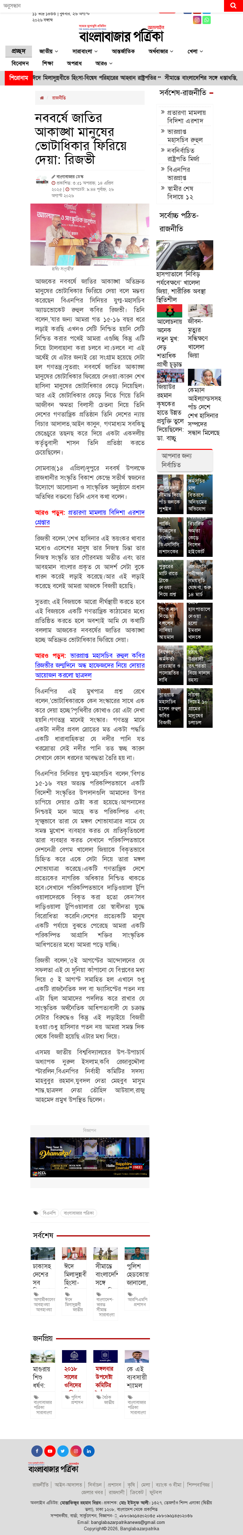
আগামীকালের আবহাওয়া (45, 1302)
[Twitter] (62, 1451)
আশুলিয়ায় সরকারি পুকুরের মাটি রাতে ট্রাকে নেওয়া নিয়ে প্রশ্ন (169, 573)
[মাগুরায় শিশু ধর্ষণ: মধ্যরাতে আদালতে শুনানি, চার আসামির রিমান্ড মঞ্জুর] (43, 1356)
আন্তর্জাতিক (123, 51)
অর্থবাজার (159, 51)
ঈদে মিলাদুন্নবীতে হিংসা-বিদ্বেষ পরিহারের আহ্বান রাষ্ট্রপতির (71, 78)
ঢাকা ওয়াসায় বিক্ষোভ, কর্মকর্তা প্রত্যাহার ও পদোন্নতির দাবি (169, 659)
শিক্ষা (47, 63)
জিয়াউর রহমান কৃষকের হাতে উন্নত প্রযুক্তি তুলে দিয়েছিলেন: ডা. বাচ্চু (170, 412)
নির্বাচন (95, 1485)
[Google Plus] (206, 19)
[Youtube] (49, 1451)
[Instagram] (197, 19)
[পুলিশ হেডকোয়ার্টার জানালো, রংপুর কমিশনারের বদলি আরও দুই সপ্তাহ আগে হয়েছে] (137, 1253)
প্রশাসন (140, 1304)
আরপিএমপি (137, 1299)
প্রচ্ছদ (19, 51)
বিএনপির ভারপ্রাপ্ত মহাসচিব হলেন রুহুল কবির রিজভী (170, 705)
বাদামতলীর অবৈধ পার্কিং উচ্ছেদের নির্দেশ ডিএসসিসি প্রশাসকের (170, 530)
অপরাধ (74, 63)
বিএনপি (49, 1213)
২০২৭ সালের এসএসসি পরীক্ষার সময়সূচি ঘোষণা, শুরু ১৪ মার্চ (199, 573)
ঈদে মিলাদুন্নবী (73, 1302)
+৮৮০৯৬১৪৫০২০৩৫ (137, 1516)
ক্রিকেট (137, 1492)
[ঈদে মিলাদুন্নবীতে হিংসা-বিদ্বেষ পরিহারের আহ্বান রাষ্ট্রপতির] (74, 1253)
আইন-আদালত (68, 1485)
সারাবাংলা (83, 51)
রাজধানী (116, 1492)
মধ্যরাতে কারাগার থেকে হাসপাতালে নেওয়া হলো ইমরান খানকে (199, 612)
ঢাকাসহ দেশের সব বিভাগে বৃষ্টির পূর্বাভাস (42, 1287)
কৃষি (131, 1485)
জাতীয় (47, 51)
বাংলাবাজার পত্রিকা (79, 1213)
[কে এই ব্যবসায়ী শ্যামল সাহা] (137, 1356)
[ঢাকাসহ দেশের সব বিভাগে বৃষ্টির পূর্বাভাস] (43, 1253)
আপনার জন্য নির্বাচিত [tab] (177, 460)
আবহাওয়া (44, 1309)
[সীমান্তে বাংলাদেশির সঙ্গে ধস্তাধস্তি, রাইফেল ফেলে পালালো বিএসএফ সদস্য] (105, 1253)
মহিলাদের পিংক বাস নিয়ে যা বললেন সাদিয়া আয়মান (168, 619)
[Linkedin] (88, 1451)
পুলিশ (76, 1397)
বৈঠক (107, 1397)
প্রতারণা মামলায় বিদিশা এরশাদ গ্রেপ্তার (186, 121)
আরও (102, 63)
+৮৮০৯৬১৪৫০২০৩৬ (174, 1516)
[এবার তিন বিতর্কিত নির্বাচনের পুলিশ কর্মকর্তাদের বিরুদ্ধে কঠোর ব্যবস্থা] (105, 1356)
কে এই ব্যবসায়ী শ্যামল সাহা (137, 1381)
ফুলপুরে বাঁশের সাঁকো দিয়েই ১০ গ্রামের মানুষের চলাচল (198, 701)
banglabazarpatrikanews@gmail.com (128, 1522)
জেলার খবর (92, 1492)
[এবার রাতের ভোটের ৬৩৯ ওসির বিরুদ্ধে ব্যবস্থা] (74, 1356)
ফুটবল (156, 1492)
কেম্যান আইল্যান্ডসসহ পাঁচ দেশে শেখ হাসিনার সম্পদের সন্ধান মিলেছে (204, 411)
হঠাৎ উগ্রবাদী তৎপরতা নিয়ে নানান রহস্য (199, 666)
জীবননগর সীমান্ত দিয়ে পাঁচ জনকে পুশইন (170, 498)
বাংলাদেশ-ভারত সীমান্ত (105, 1304)
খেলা (194, 51)
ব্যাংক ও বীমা (168, 1485)
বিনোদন (20, 63)
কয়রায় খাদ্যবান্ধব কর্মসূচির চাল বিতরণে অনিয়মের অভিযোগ (198, 488)
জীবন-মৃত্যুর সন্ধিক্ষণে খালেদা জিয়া (198, 338)
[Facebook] (36, 1451)
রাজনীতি (59, 98)
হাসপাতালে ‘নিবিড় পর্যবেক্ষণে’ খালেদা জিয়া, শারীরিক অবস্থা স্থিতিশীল (181, 287)
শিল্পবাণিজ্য (198, 1485)
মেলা (145, 1485)
